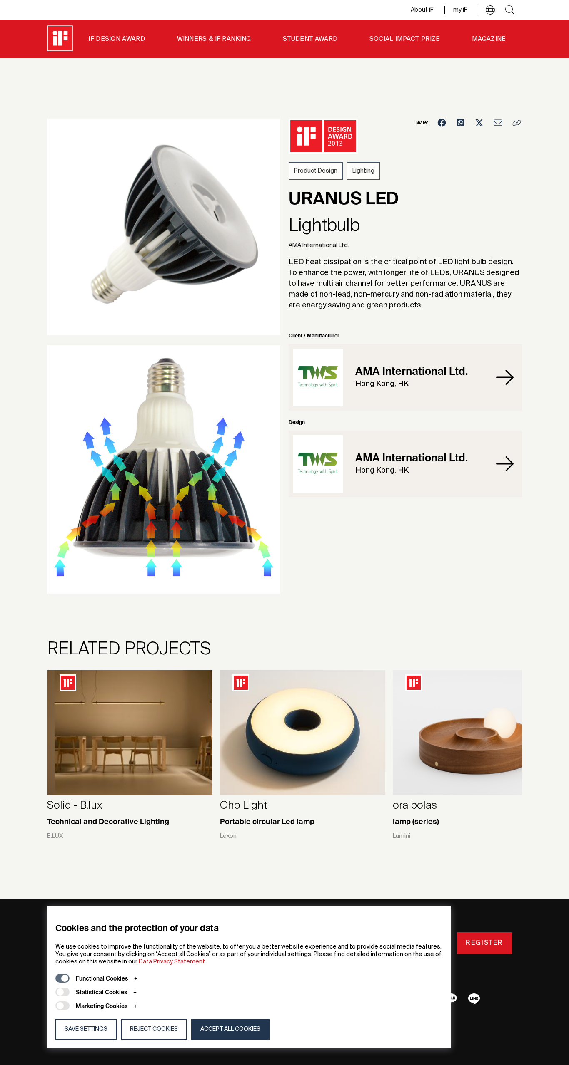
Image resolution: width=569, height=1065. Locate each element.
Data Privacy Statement (172, 962)
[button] (490, 10)
